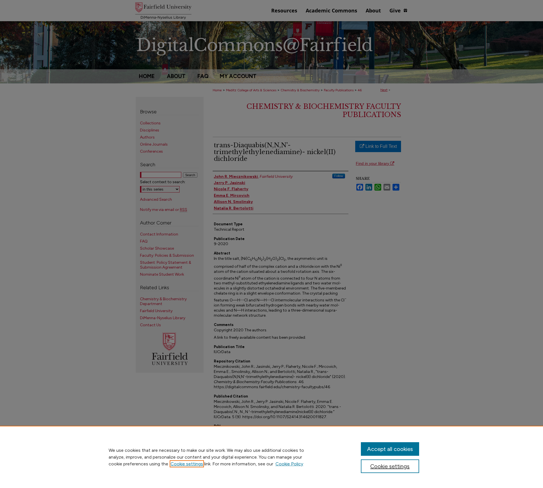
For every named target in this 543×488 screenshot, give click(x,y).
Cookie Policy (289, 464)
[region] (271, 457)
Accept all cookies (390, 449)
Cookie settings (187, 464)
